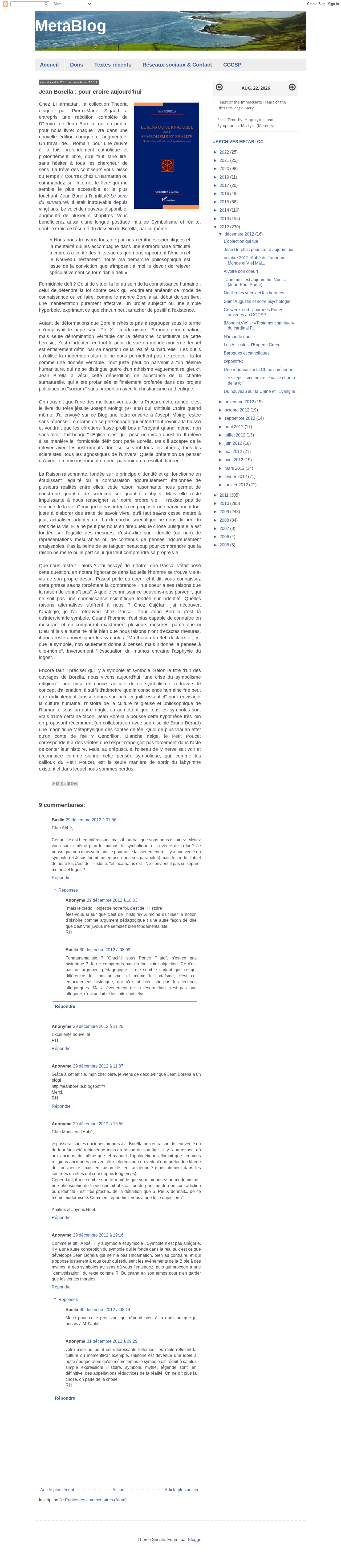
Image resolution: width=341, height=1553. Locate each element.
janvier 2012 (237, 485)
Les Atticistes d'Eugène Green (252, 345)
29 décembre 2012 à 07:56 (91, 820)
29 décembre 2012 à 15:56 (98, 1124)
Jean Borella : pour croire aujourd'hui (258, 249)
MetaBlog (71, 26)
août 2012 (235, 427)
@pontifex (233, 361)
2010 (225, 503)
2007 (225, 528)
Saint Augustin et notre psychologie (257, 301)
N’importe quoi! (238, 336)
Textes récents (112, 65)
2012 (225, 227)
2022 (225, 152)
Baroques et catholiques (247, 353)
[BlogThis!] (60, 783)
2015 (225, 202)
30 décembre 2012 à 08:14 (105, 1309)
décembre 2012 (240, 234)
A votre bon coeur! (241, 271)
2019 (225, 177)
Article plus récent (57, 1490)
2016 (225, 193)
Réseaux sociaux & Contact (177, 65)
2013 (225, 218)
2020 (225, 168)
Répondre (61, 877)
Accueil (49, 65)
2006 (225, 536)
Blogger (195, 1539)
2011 (225, 495)
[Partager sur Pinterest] (75, 783)
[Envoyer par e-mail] (55, 783)
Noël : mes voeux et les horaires (254, 293)
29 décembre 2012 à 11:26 (98, 1026)
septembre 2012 (240, 418)
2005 (225, 545)
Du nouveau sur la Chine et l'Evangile (259, 391)
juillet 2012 (235, 435)
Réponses (68, 890)
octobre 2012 (237, 410)
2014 (225, 210)
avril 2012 (234, 460)
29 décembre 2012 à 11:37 (98, 1066)
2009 (225, 511)
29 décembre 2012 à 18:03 (112, 900)
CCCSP (232, 65)
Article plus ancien (182, 1490)
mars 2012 (235, 468)
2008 (225, 520)
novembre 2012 (240, 401)
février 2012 (236, 476)
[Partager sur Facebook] (70, 783)
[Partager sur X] (65, 783)
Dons (76, 65)
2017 (225, 185)
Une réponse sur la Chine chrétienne (258, 369)
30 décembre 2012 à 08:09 (105, 950)
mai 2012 (234, 451)
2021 (225, 160)
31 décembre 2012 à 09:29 (112, 1341)
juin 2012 (234, 443)
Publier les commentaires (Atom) (96, 1500)
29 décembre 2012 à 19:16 (98, 1235)
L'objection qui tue (241, 241)
